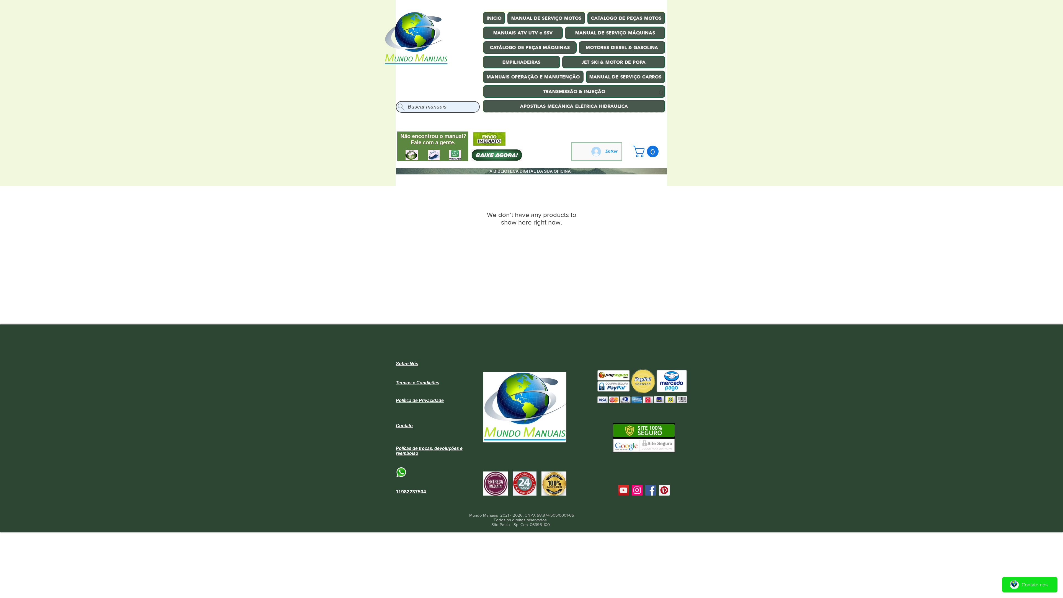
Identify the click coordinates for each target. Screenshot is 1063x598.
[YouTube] (623, 490)
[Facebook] (650, 490)
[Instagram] (637, 490)
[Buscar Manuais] (661, 93)
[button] (647, 151)
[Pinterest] (664, 490)
